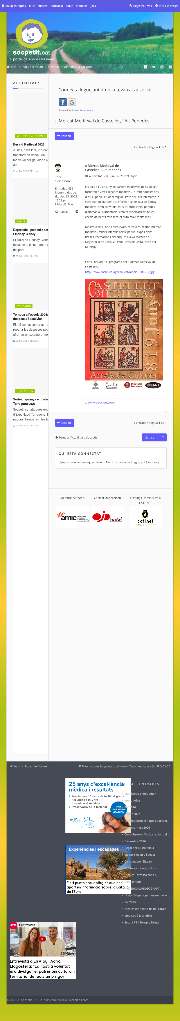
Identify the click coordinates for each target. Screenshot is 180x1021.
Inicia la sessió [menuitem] (168, 6)
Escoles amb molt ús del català (145, 909)
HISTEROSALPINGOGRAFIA (142, 888)
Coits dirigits (133, 882)
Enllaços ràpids (15, 6)
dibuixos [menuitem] (81, 6)
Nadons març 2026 (137, 827)
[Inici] (32, 41)
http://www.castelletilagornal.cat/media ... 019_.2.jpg (120, 272)
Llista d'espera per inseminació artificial (147, 895)
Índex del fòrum (36, 766)
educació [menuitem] (57, 6)
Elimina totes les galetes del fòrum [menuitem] (105, 766)
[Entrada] (87, 176)
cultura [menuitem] (43, 6)
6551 (71, 188)
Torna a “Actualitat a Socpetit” (78, 437)
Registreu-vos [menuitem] (142, 6)
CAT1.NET (145, 503)
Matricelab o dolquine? (140, 794)
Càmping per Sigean (138, 861)
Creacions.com (78, 1000)
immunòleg (132, 800)
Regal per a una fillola (139, 848)
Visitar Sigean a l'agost (139, 855)
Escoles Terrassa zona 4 (140, 875)
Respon (66, 136)
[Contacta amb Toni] (77, 212)
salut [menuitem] (69, 6)
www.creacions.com (101, 402)
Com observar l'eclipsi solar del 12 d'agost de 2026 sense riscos (147, 834)
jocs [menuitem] (93, 6)
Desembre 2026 (135, 841)
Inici (17, 766)
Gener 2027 (132, 814)
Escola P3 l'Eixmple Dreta (141, 922)
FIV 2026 (130, 807)
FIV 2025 (130, 902)
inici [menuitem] (32, 6)
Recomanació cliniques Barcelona (147, 821)
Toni (58, 177)
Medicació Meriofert (138, 916)
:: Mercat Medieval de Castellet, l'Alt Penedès (102, 121)
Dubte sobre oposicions (140, 868)
